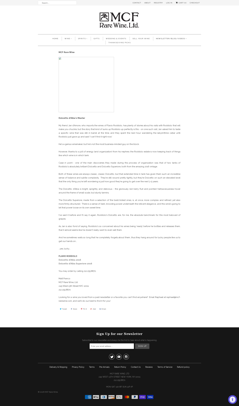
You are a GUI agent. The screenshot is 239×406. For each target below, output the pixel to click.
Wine (67, 39)
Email (104, 309)
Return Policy (120, 367)
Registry (158, 3)
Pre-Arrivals (104, 367)
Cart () (182, 3)
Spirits (82, 39)
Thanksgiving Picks (119, 43)
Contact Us (136, 367)
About (147, 3)
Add (94, 309)
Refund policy (183, 367)
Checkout (195, 3)
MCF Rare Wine (51, 392)
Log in (169, 3)
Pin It (85, 309)
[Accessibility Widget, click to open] (232, 399)
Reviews (149, 367)
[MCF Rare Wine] (119, 20)
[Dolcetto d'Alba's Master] (86, 111)
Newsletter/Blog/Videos (170, 39)
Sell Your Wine (141, 39)
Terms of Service (164, 367)
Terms (92, 367)
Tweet (64, 309)
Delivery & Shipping (58, 367)
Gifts (97, 39)
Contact (137, 3)
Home (55, 39)
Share (75, 309)
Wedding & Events (116, 39)
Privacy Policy (78, 367)
